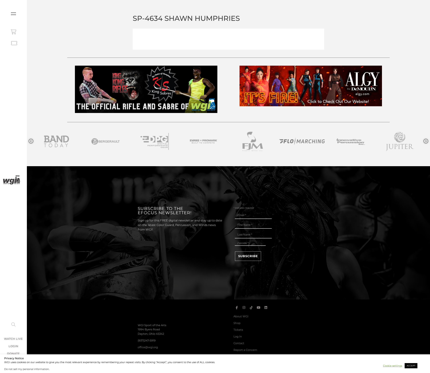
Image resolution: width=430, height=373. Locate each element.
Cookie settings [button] (392, 365)
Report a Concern (245, 350)
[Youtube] (258, 308)
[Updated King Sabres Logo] (387, 141)
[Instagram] (244, 308)
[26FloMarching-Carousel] (240, 141)
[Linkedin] (266, 308)
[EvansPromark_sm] (142, 141)
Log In (237, 336)
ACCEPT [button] (411, 365)
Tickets (238, 329)
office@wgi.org (148, 347)
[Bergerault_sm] (44, 141)
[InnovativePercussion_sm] (289, 141)
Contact (238, 343)
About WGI (240, 316)
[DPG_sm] (93, 141)
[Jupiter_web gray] (338, 141)
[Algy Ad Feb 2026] (311, 105)
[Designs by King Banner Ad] (146, 112)
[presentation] (31, 141)
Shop (237, 323)
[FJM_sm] (191, 141)
